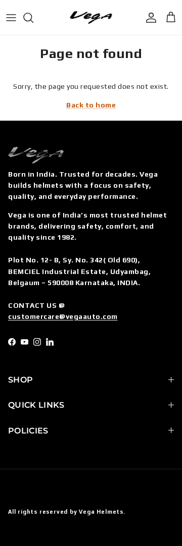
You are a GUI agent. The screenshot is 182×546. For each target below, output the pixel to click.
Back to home (91, 105)
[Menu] (11, 18)
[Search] (33, 18)
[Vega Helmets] (91, 17)
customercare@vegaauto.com (63, 316)
